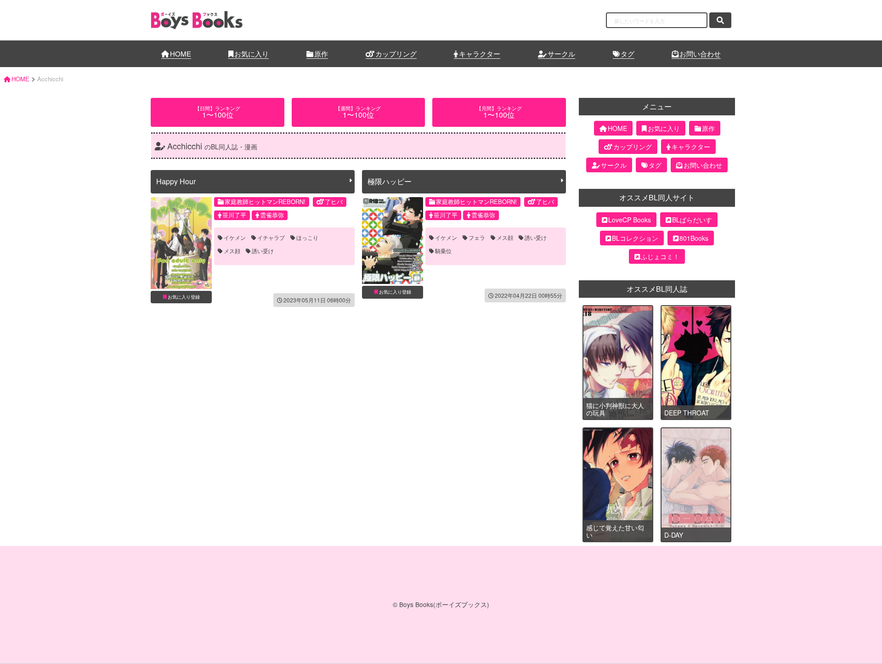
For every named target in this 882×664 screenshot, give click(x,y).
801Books (693, 238)
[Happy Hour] (181, 243)
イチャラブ (271, 237)
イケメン (235, 237)
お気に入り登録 (184, 297)
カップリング (396, 53)
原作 (321, 53)
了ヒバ (334, 201)
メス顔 (232, 251)
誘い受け (263, 251)
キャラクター (479, 53)
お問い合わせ (700, 53)
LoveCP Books (629, 219)
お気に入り (251, 53)
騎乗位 (443, 251)
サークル (561, 53)
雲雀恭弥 (272, 214)
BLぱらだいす (692, 219)
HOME (180, 53)
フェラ (477, 237)
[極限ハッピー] (392, 240)
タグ (627, 53)
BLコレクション (635, 238)
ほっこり (307, 237)
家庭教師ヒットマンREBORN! (265, 201)
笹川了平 (234, 214)
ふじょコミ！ (660, 256)
